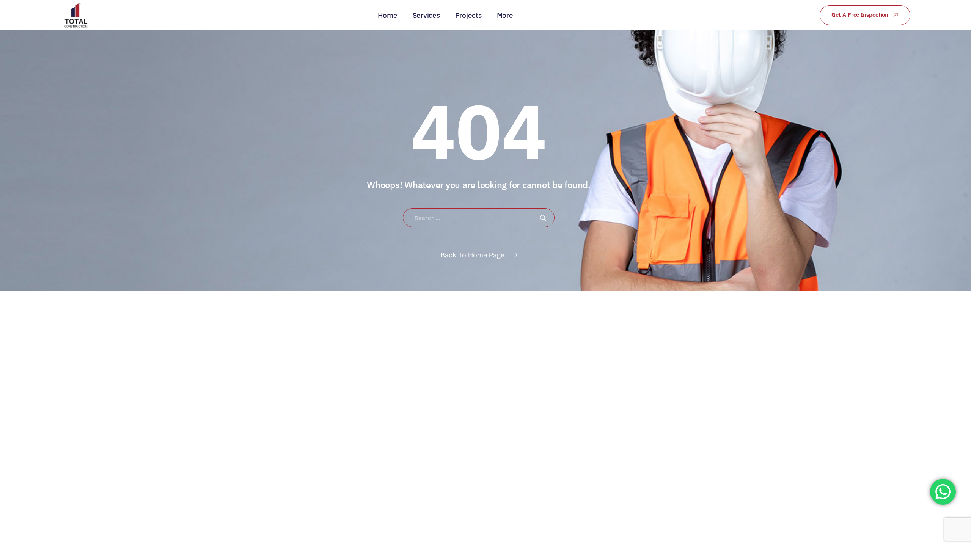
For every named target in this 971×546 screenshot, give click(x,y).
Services (426, 15)
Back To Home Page (472, 255)
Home (388, 15)
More (505, 15)
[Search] (543, 217)
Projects (468, 15)
